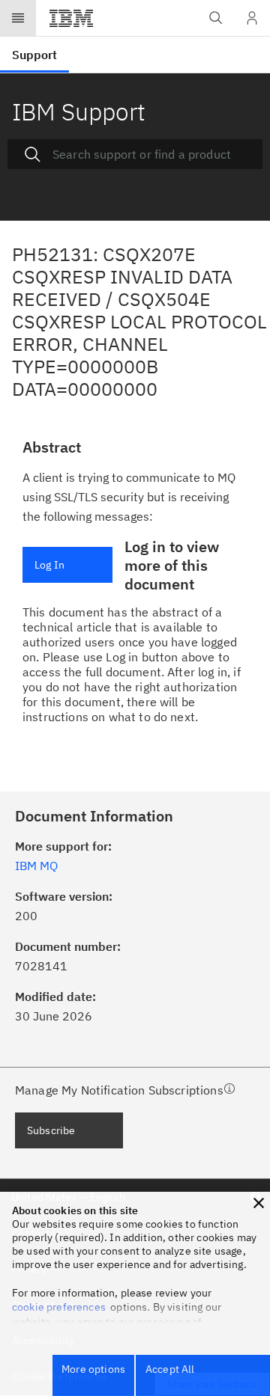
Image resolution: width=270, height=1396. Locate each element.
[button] (259, 1203)
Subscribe (51, 1130)
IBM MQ (36, 865)
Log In (49, 565)
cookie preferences (59, 1307)
